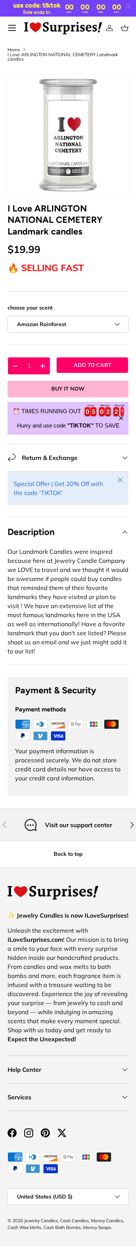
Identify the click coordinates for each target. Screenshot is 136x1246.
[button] (124, 27)
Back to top (68, 854)
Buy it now (68, 388)
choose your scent (30, 307)
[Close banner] (121, 418)
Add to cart (92, 365)
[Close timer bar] (128, 6)
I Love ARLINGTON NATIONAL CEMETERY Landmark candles (63, 56)
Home (14, 50)
